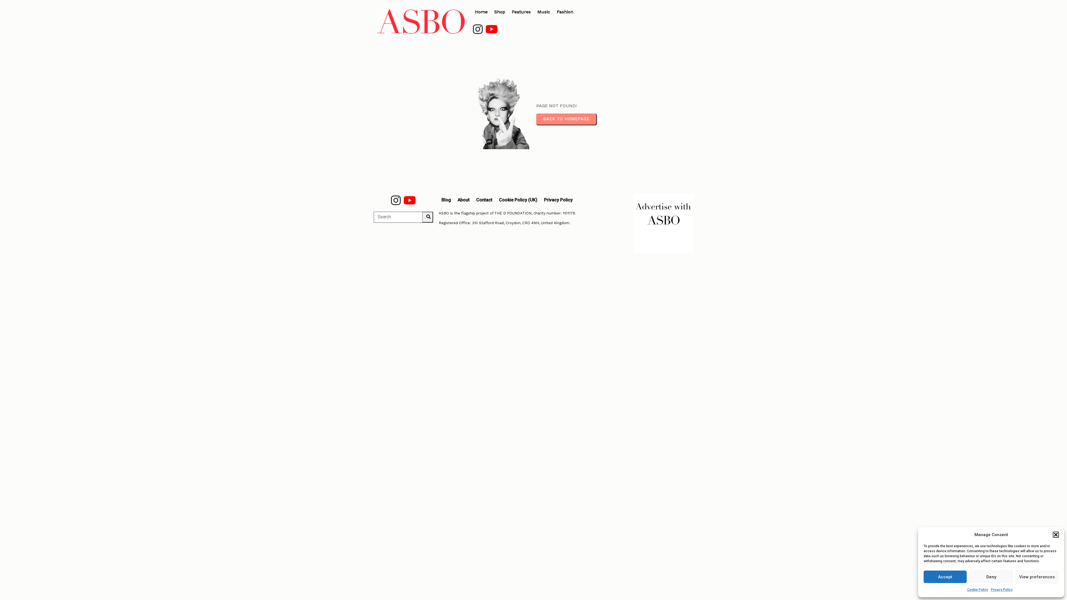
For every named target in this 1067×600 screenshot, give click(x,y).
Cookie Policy (977, 590)
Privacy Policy (1002, 590)
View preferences (1037, 576)
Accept (945, 576)
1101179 (569, 213)
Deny (991, 576)
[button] (1056, 535)
